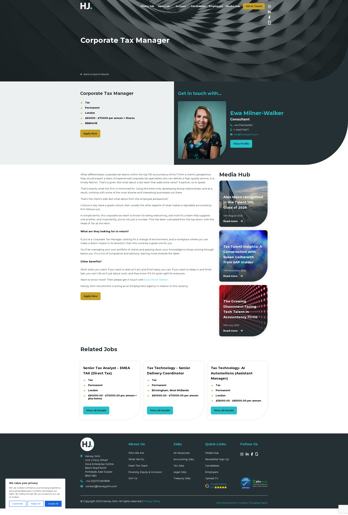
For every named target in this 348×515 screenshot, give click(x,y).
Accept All (53, 504)
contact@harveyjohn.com (101, 486)
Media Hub (233, 6)
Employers (216, 6)
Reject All (35, 504)
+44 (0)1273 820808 (98, 481)
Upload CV (211, 478)
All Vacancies (181, 453)
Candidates (198, 6)
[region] (35, 494)
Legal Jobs (179, 472)
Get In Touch (254, 6)
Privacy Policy (151, 501)
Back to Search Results (96, 74)
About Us (164, 6)
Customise (18, 504)
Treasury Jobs (181, 478)
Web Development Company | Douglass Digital (242, 503)
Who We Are (136, 453)
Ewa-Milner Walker (156, 279)
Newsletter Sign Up (217, 459)
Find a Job (147, 6)
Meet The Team (138, 465)
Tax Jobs (178, 465)
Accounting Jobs (183, 459)
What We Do (136, 459)
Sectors (181, 6)
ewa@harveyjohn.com (246, 134)
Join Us (132, 478)
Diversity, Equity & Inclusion (145, 472)
